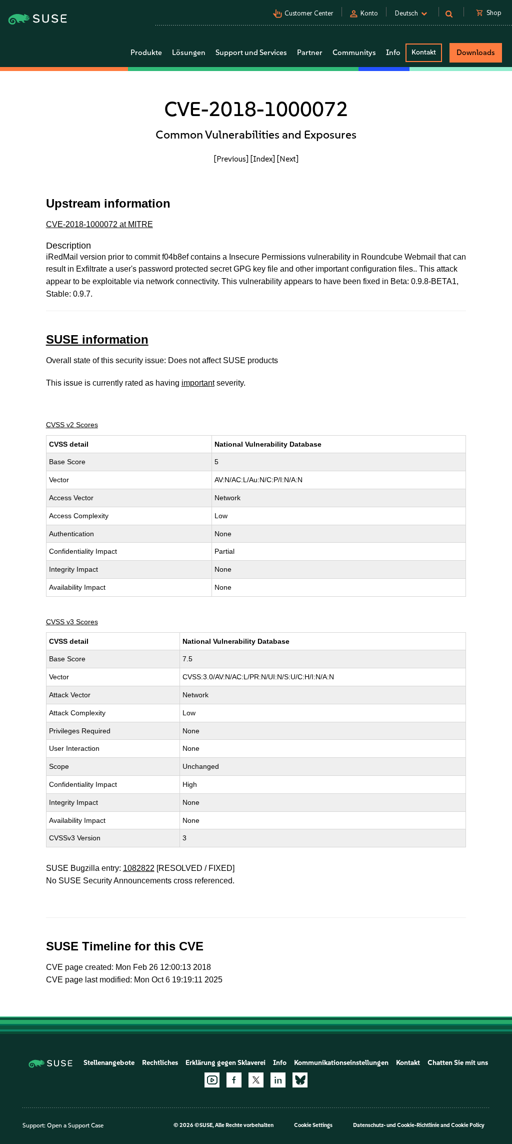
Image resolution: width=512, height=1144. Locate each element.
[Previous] (231, 159)
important (198, 383)
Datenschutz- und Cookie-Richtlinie (396, 1125)
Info (279, 1062)
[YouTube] (212, 1079)
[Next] (287, 159)
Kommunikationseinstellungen (341, 1062)
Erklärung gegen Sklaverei (226, 1062)
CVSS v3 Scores (72, 622)
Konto (369, 13)
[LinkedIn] (278, 1079)
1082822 (138, 868)
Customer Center (309, 13)
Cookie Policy (467, 1125)
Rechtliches (160, 1062)
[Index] (262, 159)
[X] (256, 1079)
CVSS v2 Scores (72, 425)
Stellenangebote (109, 1062)
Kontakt (424, 52)
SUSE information (97, 339)
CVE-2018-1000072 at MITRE (99, 224)
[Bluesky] (300, 1079)
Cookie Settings (313, 1125)
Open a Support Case (75, 1125)
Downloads (475, 52)
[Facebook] (234, 1079)
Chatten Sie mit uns (458, 1062)
